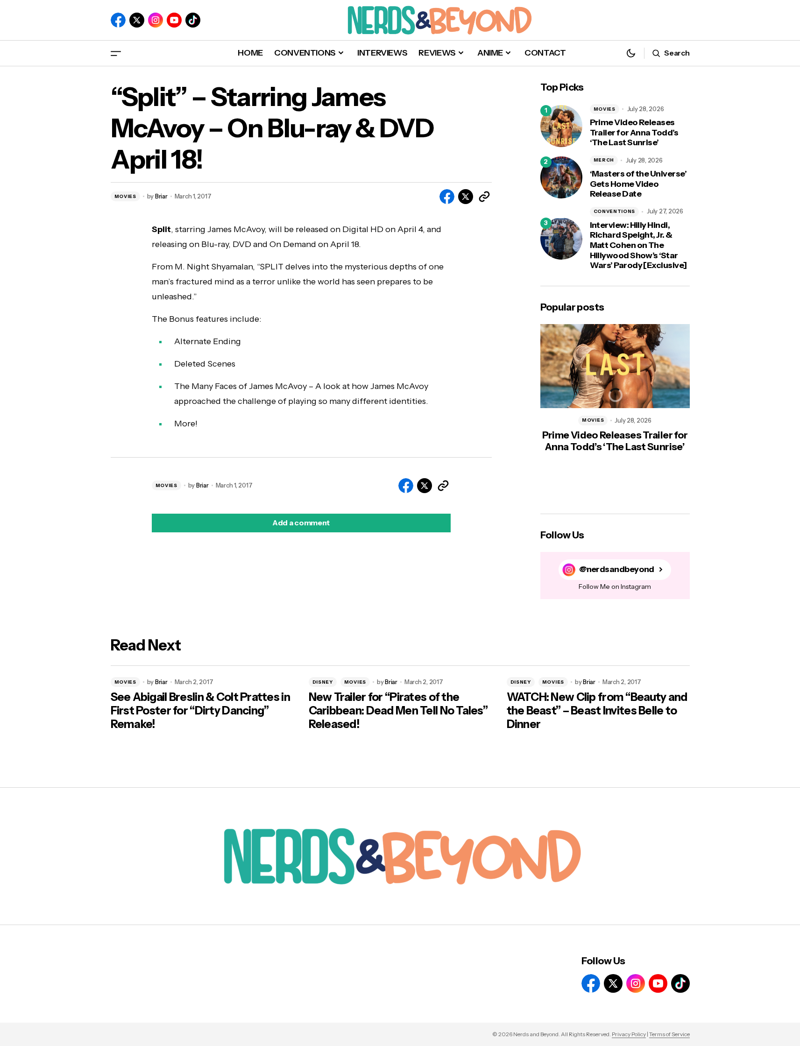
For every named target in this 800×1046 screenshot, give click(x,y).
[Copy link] (484, 196)
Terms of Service (669, 1034)
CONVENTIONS (615, 211)
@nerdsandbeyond (616, 569)
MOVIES (125, 196)
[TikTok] (193, 20)
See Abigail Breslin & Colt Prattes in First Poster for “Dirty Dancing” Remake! (200, 711)
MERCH (604, 160)
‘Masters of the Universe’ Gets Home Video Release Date (638, 184)
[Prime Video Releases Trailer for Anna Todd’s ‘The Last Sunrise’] (561, 126)
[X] (136, 20)
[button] (116, 53)
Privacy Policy (629, 1034)
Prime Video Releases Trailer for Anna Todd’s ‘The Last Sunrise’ (634, 133)
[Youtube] (174, 20)
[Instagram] (155, 20)
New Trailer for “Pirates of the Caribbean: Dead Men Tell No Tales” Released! (398, 711)
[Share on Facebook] (446, 196)
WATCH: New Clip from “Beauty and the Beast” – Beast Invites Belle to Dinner (597, 711)
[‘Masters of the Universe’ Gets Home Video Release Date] (561, 177)
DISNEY (322, 682)
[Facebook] (118, 20)
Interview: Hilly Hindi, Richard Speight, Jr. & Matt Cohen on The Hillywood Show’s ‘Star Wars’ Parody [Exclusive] (638, 245)
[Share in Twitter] (465, 196)
